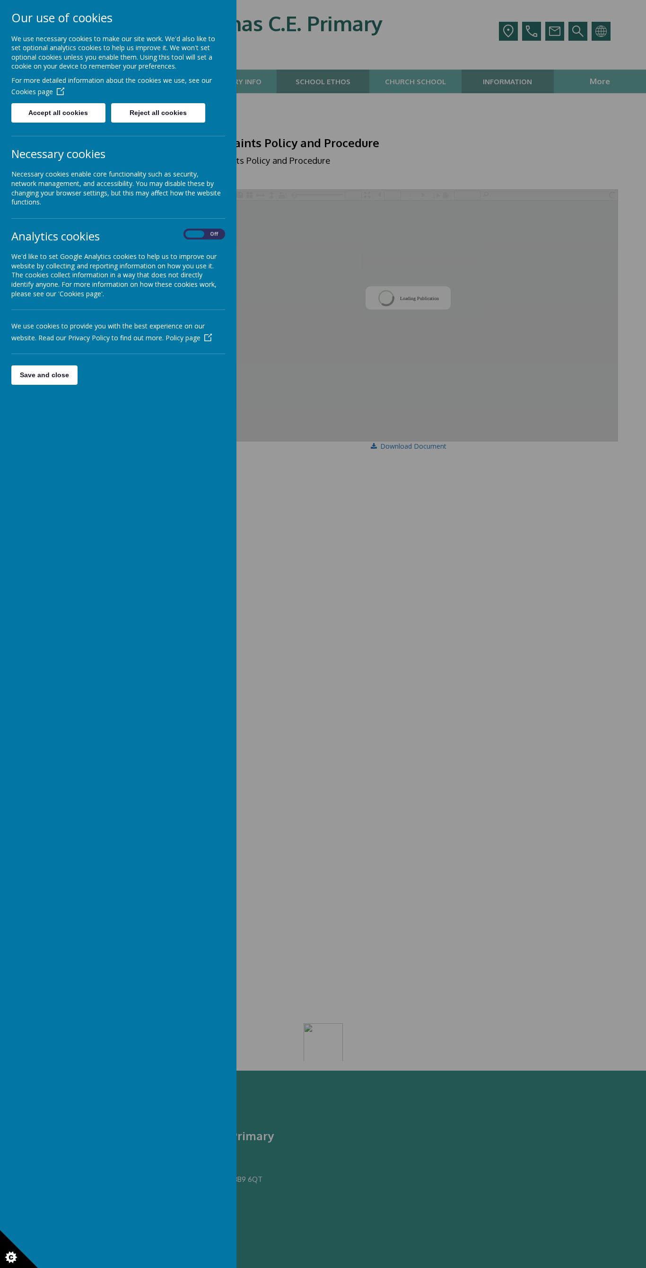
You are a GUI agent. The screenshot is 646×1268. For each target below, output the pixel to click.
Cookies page (32, 91)
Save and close (44, 375)
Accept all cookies (58, 112)
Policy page (183, 337)
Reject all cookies (158, 112)
